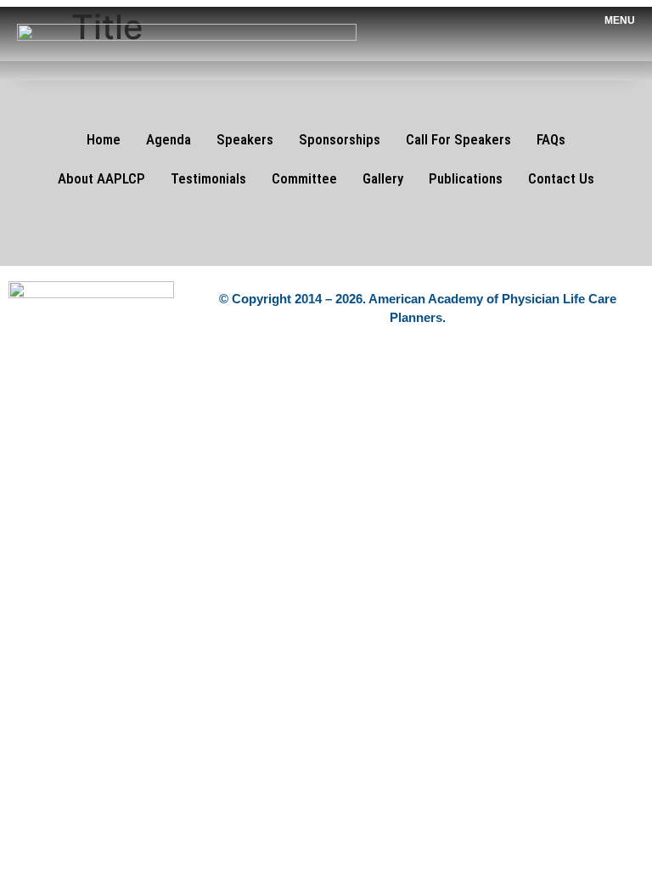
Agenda (168, 139)
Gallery (383, 178)
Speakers (244, 139)
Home (104, 139)
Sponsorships (339, 139)
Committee (304, 178)
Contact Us (561, 178)
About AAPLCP (101, 178)
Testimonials (208, 178)
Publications (466, 178)
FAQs (551, 139)
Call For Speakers (458, 139)
